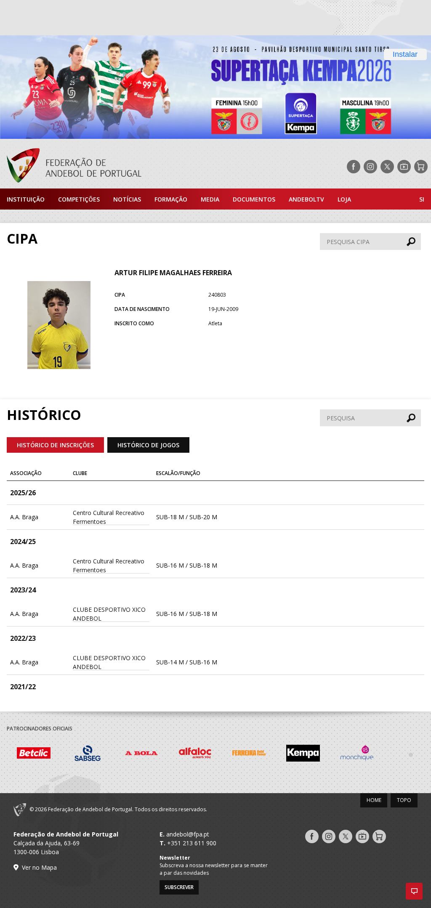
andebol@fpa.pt (187, 834)
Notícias (127, 199)
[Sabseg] (87, 754)
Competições (79, 199)
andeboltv (306, 199)
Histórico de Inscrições (55, 445)
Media (210, 199)
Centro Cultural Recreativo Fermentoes (108, 517)
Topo (404, 800)
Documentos (254, 199)
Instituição (26, 199)
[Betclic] (33, 754)
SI (421, 199)
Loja (344, 199)
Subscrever (179, 887)
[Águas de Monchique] (356, 754)
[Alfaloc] (195, 754)
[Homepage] (70, 166)
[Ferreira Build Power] (249, 754)
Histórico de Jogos (148, 445)
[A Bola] (141, 754)
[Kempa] (303, 754)
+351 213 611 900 (191, 843)
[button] (414, 891)
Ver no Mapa (39, 867)
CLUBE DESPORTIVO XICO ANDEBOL (109, 613)
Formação (170, 199)
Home (374, 800)
